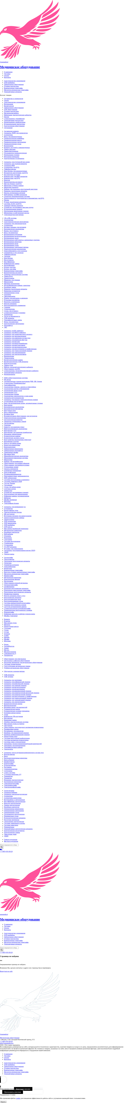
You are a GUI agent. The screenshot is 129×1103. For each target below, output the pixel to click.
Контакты (7, 77)
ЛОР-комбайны (9, 82)
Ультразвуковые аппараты (13, 92)
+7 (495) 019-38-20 (6, 1041)
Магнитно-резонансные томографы (16, 90)
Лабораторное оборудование (14, 84)
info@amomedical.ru (6, 1043)
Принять (3, 1102)
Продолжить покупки (12, 1092)
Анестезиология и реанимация (14, 81)
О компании (8, 72)
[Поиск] (1, 847)
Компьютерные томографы (13, 88)
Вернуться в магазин (23, 1089)
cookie (18, 1098)
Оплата (6, 75)
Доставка (7, 74)
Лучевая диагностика (11, 86)
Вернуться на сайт (6, 971)
